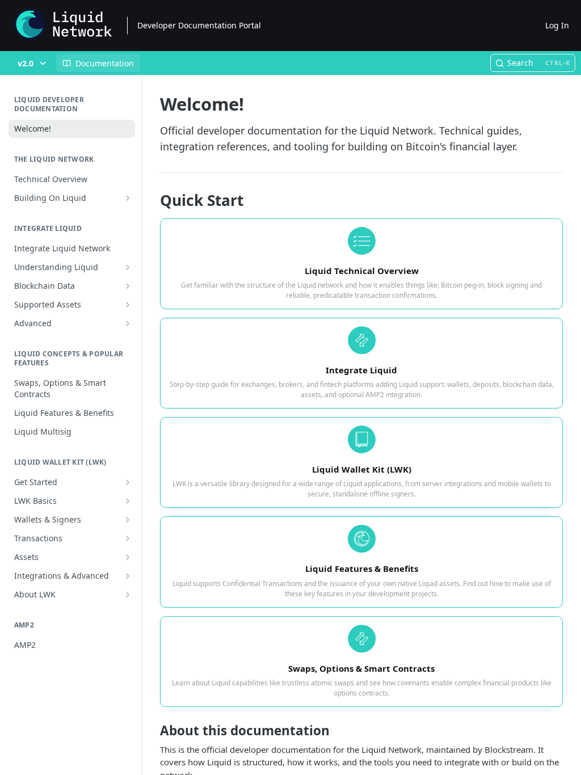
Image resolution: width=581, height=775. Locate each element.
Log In (557, 25)
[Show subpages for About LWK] (127, 594)
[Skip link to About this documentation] (152, 731)
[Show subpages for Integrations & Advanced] (127, 575)
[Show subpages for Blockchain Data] (127, 285)
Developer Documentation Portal (199, 25)
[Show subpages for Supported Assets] (127, 304)
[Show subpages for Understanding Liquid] (127, 267)
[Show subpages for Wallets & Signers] (127, 519)
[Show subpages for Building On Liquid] (127, 198)
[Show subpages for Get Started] (127, 482)
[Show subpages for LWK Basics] (127, 501)
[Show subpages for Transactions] (127, 538)
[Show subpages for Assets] (127, 557)
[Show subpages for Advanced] (127, 323)
